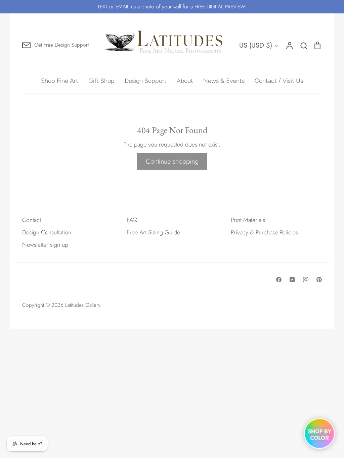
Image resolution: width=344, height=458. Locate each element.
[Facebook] (279, 279)
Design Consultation (46, 232)
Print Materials (248, 220)
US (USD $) (255, 45)
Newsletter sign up (45, 244)
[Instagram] (305, 279)
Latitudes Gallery (82, 305)
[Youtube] (292, 279)
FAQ (132, 220)
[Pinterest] (319, 279)
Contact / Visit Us (279, 80)
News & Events (224, 80)
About (185, 80)
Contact (31, 220)
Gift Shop (101, 80)
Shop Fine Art (59, 80)
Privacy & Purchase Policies (264, 232)
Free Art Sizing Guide (153, 232)
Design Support (146, 80)
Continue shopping (172, 161)
